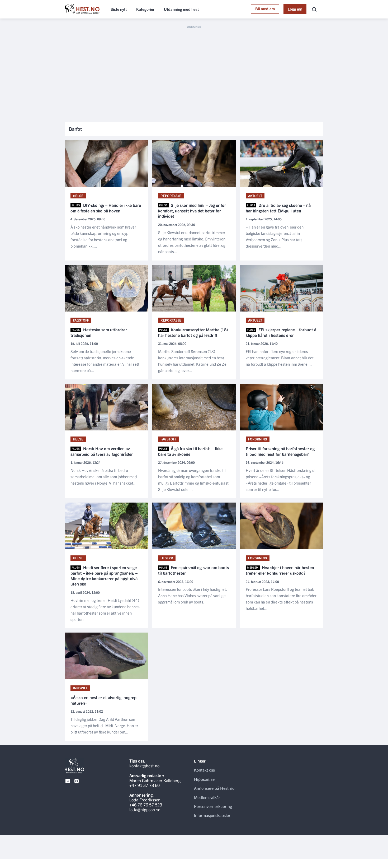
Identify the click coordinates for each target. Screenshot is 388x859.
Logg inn (295, 8)
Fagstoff (81, 320)
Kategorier (145, 9)
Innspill (80, 688)
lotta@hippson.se (144, 809)
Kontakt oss (204, 769)
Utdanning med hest (181, 9)
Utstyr (166, 558)
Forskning (257, 439)
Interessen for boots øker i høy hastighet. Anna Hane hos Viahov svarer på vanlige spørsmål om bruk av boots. (192, 595)
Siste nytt (119, 9)
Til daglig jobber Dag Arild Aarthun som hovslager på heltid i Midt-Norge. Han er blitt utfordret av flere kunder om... (104, 725)
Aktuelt (255, 195)
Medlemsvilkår (207, 797)
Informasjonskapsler (212, 815)
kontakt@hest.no (144, 765)
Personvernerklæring (213, 806)
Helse (78, 195)
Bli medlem (265, 8)
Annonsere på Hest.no (214, 788)
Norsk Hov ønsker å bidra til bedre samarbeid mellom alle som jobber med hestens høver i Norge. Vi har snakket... (103, 476)
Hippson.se (204, 779)
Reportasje (170, 195)
